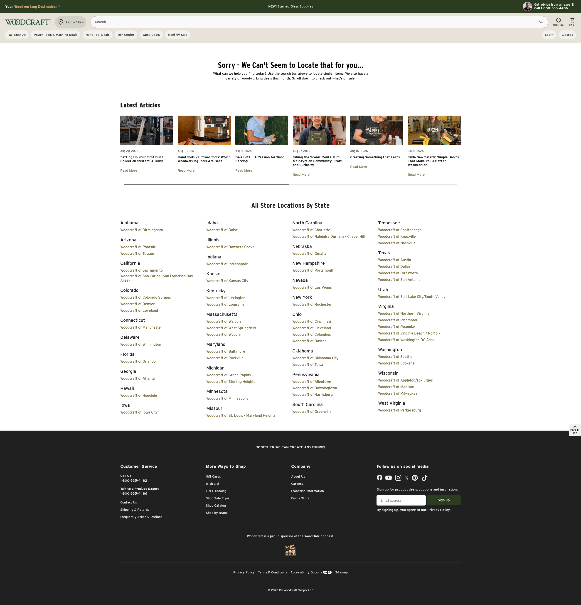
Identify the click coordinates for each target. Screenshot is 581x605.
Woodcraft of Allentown (311, 381)
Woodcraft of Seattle (395, 357)
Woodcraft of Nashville (397, 243)
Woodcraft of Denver (137, 304)
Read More (128, 171)
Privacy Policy (438, 510)
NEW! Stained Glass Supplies (290, 6)
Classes (567, 35)
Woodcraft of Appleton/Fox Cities (405, 380)
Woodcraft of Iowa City (139, 412)
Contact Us (128, 502)
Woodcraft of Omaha (309, 253)
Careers (297, 484)
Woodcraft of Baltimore (225, 351)
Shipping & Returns (134, 509)
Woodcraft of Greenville (312, 411)
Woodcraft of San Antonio (399, 280)
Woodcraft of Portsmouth (313, 270)
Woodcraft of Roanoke (396, 327)
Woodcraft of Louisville (225, 304)
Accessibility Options (306, 572)
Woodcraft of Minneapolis (227, 398)
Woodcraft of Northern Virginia (403, 313)
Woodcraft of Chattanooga (400, 230)
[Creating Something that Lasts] (376, 130)
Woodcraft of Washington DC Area (406, 340)
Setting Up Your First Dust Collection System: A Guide (141, 159)
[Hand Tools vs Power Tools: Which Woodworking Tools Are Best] (204, 130)
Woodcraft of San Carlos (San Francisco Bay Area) (156, 278)
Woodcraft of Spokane (396, 363)
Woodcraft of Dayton (309, 341)
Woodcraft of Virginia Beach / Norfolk (409, 333)
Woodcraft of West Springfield (231, 328)
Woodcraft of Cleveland (311, 328)
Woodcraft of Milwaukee (398, 393)
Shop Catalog (216, 505)
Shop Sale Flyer (217, 498)
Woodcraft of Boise (222, 230)
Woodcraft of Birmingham (141, 230)
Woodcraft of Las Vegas (312, 287)
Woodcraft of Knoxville (397, 236)
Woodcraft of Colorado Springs (145, 297)
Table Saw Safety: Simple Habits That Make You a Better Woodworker (433, 161)
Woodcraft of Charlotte (311, 230)
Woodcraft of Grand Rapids (228, 375)
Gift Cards (213, 476)
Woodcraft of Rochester (312, 304)
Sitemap (341, 572)
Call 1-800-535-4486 (551, 8)
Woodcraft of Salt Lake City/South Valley (412, 297)
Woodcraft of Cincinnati (311, 321)
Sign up (444, 500)
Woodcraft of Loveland (139, 310)
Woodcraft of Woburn (223, 334)
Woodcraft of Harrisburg (312, 394)
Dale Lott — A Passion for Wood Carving (259, 159)
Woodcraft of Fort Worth (398, 273)
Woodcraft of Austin (394, 260)
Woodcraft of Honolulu (138, 395)
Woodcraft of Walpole (223, 321)
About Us (298, 476)
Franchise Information (307, 491)
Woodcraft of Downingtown (314, 388)
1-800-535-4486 (133, 493)
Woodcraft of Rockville (225, 358)
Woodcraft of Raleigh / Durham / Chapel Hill (328, 236)
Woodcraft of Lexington (225, 298)
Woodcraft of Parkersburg (399, 410)
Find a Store (300, 498)
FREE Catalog (216, 491)
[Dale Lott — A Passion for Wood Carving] (261, 130)
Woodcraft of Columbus (311, 334)
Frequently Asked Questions (141, 517)
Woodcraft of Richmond (397, 320)
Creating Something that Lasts (375, 157)
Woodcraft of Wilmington (140, 344)
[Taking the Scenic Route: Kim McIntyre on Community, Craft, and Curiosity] (319, 130)
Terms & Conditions (272, 572)
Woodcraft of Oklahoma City (315, 358)
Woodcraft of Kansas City (227, 281)
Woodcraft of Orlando (138, 361)
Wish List (212, 484)
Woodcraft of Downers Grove (230, 247)
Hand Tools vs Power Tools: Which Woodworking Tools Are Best (204, 159)
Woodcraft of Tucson (137, 253)
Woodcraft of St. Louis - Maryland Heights (241, 415)
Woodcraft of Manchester (141, 327)
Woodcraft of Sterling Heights (230, 381)
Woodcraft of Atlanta (137, 378)
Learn (549, 35)
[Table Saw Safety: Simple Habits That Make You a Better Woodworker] (434, 130)
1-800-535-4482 (133, 481)
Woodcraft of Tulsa (307, 364)
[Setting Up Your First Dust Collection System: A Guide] (146, 130)
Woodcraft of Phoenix (138, 247)
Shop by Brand (217, 513)
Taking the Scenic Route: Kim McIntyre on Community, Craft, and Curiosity (318, 161)
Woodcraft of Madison (396, 387)
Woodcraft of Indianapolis (227, 264)
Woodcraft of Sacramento (141, 270)
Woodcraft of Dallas (394, 266)
